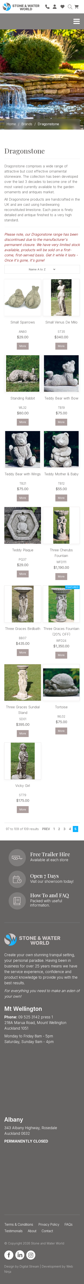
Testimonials (13, 1231)
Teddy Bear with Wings (23, 474)
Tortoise (61, 707)
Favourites (62, 7)
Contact (47, 1231)
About (32, 1231)
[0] (77, 6)
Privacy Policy (48, 1224)
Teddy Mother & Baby (61, 474)
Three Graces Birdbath (22, 628)
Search (70, 7)
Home (11, 124)
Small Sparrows (22, 322)
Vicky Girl (22, 785)
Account (55, 7)
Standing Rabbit (22, 398)
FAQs (68, 1224)
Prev (46, 829)
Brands (26, 124)
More (22, 346)
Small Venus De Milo (61, 322)
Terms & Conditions (18, 1224)
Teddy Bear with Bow (61, 398)
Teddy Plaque (22, 550)
